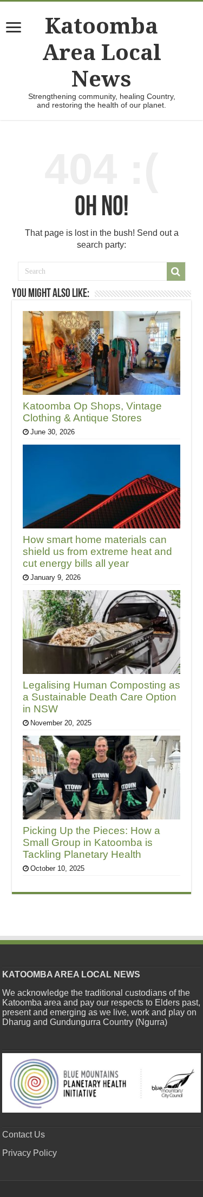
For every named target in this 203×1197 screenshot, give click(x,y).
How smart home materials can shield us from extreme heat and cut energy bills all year (97, 551)
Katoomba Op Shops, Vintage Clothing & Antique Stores (92, 412)
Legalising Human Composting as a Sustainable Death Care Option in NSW (101, 697)
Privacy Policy (29, 1153)
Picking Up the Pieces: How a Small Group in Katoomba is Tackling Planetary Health (91, 842)
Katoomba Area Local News (101, 53)
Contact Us (23, 1134)
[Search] (176, 271)
